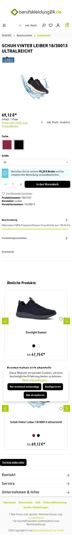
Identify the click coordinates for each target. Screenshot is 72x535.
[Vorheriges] (5, 321)
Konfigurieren (53, 386)
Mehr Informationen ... (36, 380)
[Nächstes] (66, 321)
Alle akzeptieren (35, 395)
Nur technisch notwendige (24, 386)
